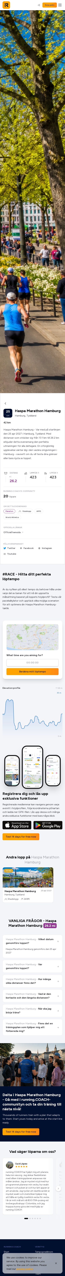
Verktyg (39, 1247)
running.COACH (12, 1247)
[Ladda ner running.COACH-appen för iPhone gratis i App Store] (17, 825)
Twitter (11, 548)
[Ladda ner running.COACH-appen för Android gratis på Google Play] (47, 825)
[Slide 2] (30, 1218)
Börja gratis (49, 5)
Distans (14, 473)
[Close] (56, 1263)
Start (6, 1252)
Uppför (33, 473)
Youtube (11, 554)
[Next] (58, 1188)
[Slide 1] (26, 1218)
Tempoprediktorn (44, 1252)
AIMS (38, 511)
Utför (53, 473)
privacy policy (24, 1268)
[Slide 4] (35, 1218)
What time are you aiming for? (24, 655)
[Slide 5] (37, 1218)
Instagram (47, 548)
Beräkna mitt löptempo (32, 671)
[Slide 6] (40, 1218)
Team (38, 1274)
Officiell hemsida (12, 532)
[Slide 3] (32, 1218)
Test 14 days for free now (21, 836)
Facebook (29, 548)
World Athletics (12, 517)
